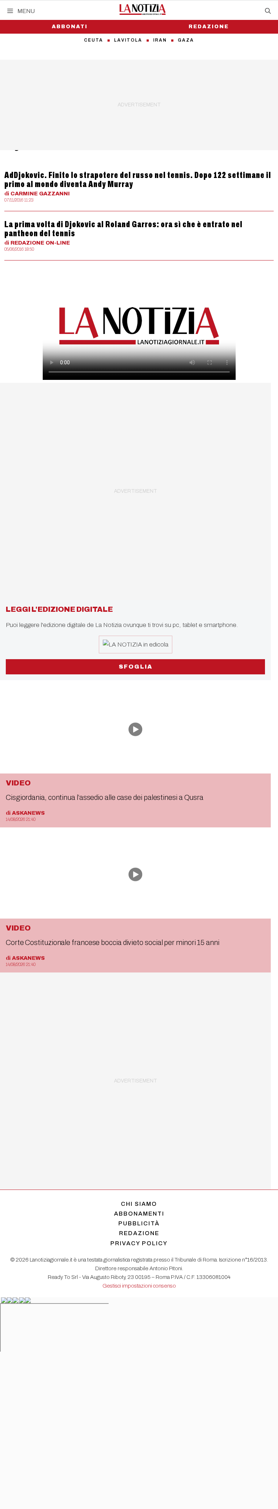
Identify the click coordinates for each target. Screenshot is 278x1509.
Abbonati (70, 26)
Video (18, 783)
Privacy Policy (139, 1243)
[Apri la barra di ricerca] (268, 11)
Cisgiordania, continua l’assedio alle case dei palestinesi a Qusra (104, 797)
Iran (160, 40)
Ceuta (93, 40)
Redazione (209, 26)
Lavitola (128, 40)
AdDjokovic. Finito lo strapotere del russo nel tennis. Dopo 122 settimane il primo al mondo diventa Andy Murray (137, 179)
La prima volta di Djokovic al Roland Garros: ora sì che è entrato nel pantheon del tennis (123, 229)
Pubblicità (139, 1223)
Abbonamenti (139, 1214)
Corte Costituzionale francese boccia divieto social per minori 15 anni (112, 942)
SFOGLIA (135, 667)
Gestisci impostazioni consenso (139, 1286)
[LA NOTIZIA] (142, 9)
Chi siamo (139, 1204)
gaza (186, 40)
